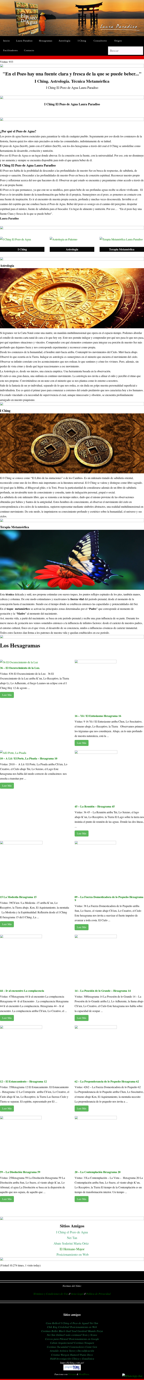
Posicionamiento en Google (84, 1339)
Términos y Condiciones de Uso (50, 1293)
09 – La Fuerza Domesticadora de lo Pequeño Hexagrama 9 (109, 898)
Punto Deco (86, 1354)
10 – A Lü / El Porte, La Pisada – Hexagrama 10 (28, 758)
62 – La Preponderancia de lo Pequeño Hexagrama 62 (107, 1081)
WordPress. (84, 1374)
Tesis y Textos (89, 1335)
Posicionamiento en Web (73, 1254)
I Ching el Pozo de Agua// (75, 1323)
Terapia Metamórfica (121, 249)
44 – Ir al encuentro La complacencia (22, 991)
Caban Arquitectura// (61, 1342)
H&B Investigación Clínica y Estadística (72, 1358)
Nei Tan (72, 1237)
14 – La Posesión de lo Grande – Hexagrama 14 (103, 991)
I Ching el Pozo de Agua (72, 1232)
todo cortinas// (74, 1335)
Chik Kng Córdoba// (58, 1327)
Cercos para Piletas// (56, 1339)
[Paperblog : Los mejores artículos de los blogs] (72, 1369)
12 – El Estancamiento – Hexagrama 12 (23, 1081)
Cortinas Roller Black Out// (56, 1331)
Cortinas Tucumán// (57, 1347)
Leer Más (7, 695)
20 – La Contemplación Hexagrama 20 (97, 1172)
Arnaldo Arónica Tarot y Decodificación (72, 1350)
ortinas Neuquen (85, 1342)
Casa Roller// (53, 1323)
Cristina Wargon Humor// (65, 1354)
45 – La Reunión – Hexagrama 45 (95, 806)
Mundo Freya (95, 1331)
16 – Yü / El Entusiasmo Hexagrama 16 (98, 716)
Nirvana (72, 1374)
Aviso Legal (77, 1293)
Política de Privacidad (98, 1293)
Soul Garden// (79, 1331)
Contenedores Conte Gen (83, 1347)
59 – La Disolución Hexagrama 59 (20, 1172)
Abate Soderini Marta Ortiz (72, 1243)
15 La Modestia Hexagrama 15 (18, 897)
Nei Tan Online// (56, 1335)
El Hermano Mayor (72, 1249)
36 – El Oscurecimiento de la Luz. (20, 668)
